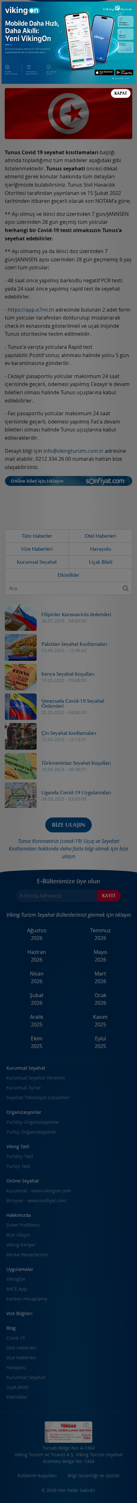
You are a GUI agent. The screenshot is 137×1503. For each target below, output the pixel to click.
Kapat (120, 93)
